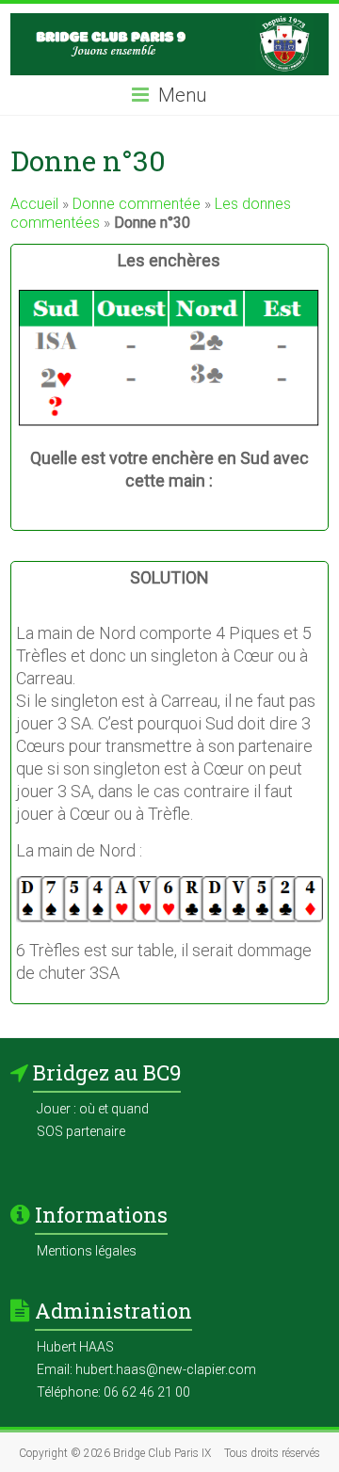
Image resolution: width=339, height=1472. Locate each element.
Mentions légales (87, 1250)
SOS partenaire (81, 1131)
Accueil (34, 204)
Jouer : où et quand (93, 1108)
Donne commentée (137, 204)
